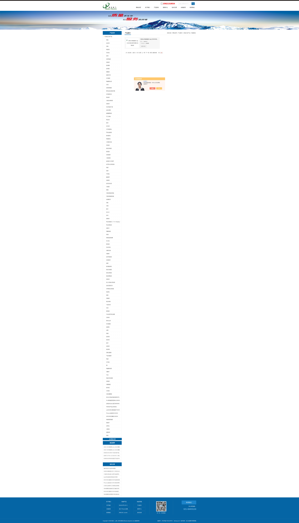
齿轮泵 (108, 346)
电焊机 (108, 292)
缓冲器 (108, 387)
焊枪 (107, 46)
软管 (107, 55)
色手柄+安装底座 (110, 164)
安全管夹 (108, 247)
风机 (107, 40)
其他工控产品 (108, 36)
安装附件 (108, 260)
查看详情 (143, 46)
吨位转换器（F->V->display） (113, 221)
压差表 (108, 317)
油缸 (107, 202)
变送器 (108, 145)
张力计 (108, 212)
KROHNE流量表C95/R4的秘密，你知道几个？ (112, 491)
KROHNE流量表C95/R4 (112, 416)
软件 (107, 215)
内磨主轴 (108, 250)
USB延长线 (109, 142)
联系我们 (192, 7)
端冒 (107, 263)
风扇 (107, 234)
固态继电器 (109, 276)
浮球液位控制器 (110, 288)
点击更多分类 (112, 439)
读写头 (108, 426)
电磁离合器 (109, 81)
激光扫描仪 (109, 148)
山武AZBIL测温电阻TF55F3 (113, 410)
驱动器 (108, 244)
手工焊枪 (108, 116)
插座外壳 (108, 75)
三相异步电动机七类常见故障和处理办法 (112, 474)
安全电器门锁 (109, 107)
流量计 (108, 371)
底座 (107, 170)
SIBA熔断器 (109, 394)
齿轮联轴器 (109, 87)
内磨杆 (108, 253)
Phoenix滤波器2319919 (112, 413)
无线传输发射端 (110, 193)
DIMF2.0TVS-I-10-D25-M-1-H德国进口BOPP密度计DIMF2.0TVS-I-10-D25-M (112, 455)
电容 (107, 167)
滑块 (107, 435)
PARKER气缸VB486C (111, 406)
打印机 (108, 362)
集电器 (108, 311)
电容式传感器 (109, 378)
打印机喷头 (109, 129)
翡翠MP (108, 432)
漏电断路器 (109, 113)
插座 (107, 295)
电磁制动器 (109, 368)
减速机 (108, 327)
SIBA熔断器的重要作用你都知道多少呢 (112, 494)
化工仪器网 (189, 520)
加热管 (108, 103)
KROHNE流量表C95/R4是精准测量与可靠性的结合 (112, 480)
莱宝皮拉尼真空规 (110, 91)
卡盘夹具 (108, 304)
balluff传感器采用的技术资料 (111, 477)
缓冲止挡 (108, 320)
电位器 (108, 119)
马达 (107, 374)
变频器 (108, 298)
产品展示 (156, 7)
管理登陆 (194, 520)
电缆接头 (108, 138)
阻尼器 (108, 151)
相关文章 (112, 464)
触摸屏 (108, 177)
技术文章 (174, 7)
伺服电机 (108, 384)
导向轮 (108, 52)
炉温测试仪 (109, 94)
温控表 (108, 279)
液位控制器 (109, 272)
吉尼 (107, 84)
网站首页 (138, 7)
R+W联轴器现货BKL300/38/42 (113, 400)
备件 (107, 343)
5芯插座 (108, 78)
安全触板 (108, 323)
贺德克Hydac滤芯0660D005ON (113, 403)
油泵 (107, 330)
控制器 (108, 381)
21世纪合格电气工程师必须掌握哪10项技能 (112, 485)
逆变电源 (108, 59)
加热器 (108, 62)
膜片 (107, 209)
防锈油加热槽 (109, 237)
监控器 (108, 336)
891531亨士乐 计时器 (124, 505)
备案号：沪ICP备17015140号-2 (165, 520)
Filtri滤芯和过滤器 (110, 314)
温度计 (108, 228)
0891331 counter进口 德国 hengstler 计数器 (124, 512)
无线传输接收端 (110, 196)
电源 (107, 359)
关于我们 (147, 7)
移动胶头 (108, 135)
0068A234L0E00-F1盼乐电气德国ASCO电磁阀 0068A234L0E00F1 (112, 452)
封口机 (108, 241)
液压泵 (108, 339)
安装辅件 (108, 154)
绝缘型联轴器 (109, 419)
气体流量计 (109, 355)
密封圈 (108, 65)
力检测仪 (108, 158)
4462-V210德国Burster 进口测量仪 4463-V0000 (112, 447)
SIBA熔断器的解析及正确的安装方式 (112, 488)
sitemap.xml (177, 520)
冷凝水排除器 (109, 100)
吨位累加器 (109, 225)
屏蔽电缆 (108, 231)
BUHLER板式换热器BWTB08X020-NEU (113, 397)
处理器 (108, 68)
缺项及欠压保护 (110, 161)
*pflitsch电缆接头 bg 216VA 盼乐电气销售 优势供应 (149, 39)
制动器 (108, 97)
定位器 (108, 126)
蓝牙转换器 (109, 256)
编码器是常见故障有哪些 (110, 468)
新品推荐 (112, 442)
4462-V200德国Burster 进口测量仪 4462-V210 (112, 449)
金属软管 (108, 199)
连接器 (108, 180)
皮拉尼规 (108, 110)
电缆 (107, 333)
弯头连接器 (109, 132)
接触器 (108, 71)
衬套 (107, 205)
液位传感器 (109, 269)
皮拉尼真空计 (109, 285)
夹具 (107, 307)
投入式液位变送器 (110, 282)
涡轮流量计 (109, 352)
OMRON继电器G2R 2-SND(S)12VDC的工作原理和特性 (112, 471)
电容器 (108, 49)
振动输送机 (109, 266)
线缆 (107, 189)
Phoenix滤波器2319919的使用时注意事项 (112, 482)
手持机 (108, 174)
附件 (107, 122)
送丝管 (108, 43)
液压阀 (108, 349)
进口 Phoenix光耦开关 (124, 509)
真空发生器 (109, 183)
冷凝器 (108, 186)
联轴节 (108, 422)
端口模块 (108, 301)
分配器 (108, 429)
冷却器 (108, 390)
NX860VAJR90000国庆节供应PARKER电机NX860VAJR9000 (112, 458)
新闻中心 (165, 7)
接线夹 (108, 218)
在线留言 (183, 7)
